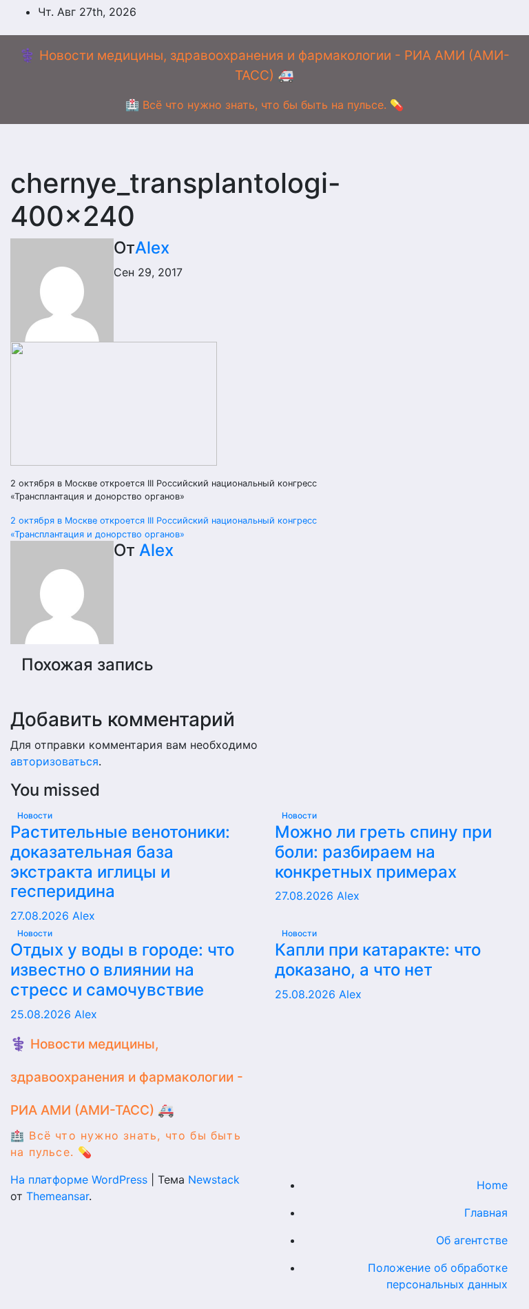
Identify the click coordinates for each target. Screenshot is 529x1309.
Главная (486, 1212)
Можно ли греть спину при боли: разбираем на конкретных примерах (383, 852)
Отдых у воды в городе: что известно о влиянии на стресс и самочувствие (122, 970)
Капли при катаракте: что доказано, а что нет (378, 960)
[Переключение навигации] (275, 145)
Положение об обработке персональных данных (438, 1276)
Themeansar (57, 1196)
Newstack (214, 1179)
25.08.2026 (42, 1014)
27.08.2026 (41, 916)
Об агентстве (472, 1240)
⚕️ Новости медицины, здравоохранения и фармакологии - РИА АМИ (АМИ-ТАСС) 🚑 (126, 1077)
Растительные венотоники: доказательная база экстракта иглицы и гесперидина (120, 861)
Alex (152, 248)
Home (492, 1185)
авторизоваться (54, 761)
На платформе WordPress (80, 1179)
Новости (34, 815)
